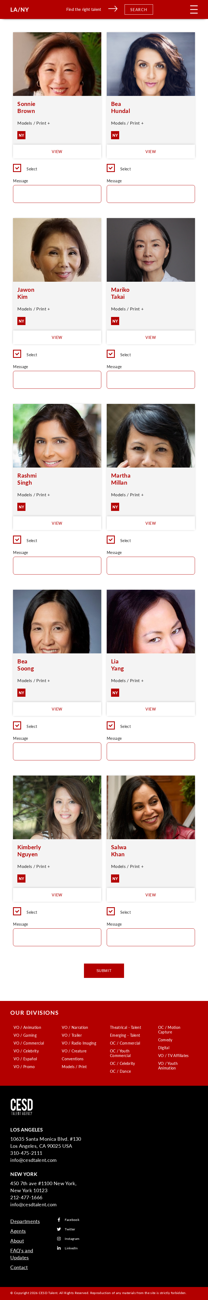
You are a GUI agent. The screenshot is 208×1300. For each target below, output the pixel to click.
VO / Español (25, 1058)
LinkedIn (71, 1248)
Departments (25, 1221)
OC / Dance (120, 1071)
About (17, 1240)
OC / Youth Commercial (120, 1053)
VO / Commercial (29, 1043)
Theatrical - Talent (125, 1027)
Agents (18, 1230)
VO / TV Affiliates (173, 1055)
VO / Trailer (72, 1035)
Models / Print (74, 1066)
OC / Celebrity (122, 1063)
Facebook (72, 1220)
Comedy (165, 1039)
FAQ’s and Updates (21, 1254)
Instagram (72, 1239)
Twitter (70, 1229)
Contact (19, 1267)
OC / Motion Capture (169, 1030)
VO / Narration (75, 1027)
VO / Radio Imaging (79, 1043)
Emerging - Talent (125, 1035)
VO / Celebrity (26, 1050)
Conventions (73, 1058)
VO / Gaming (25, 1035)
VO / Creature (74, 1050)
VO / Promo (24, 1066)
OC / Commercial (125, 1043)
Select (32, 168)
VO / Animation (27, 1027)
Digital (163, 1047)
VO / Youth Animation (168, 1066)
